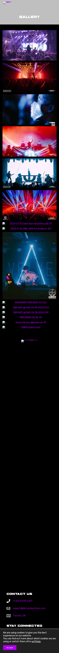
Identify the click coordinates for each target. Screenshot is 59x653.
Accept (9, 647)
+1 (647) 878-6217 (22, 601)
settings (36, 641)
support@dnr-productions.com (29, 608)
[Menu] (53, 124)
